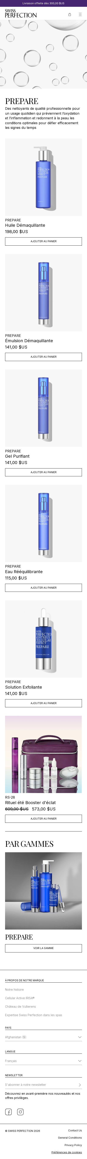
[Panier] (69, 14)
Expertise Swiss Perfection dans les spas (33, 1015)
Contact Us (75, 1130)
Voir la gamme (43, 948)
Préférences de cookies (67, 1152)
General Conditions (70, 1137)
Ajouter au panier (44, 241)
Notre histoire (14, 989)
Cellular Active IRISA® (20, 998)
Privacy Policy (73, 1145)
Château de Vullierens (20, 1006)
